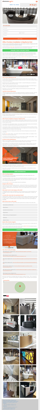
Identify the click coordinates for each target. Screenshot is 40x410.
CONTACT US (20, 229)
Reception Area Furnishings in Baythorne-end (10, 402)
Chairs (7, 133)
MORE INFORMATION (20, 171)
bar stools (9, 182)
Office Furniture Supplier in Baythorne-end (9, 400)
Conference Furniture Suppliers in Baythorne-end (10, 401)
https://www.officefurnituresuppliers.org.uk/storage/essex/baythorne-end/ (14, 274)
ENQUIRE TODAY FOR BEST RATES (20, 50)
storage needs (12, 46)
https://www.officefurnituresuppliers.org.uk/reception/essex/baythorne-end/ (14, 256)
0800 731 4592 (14, 4)
